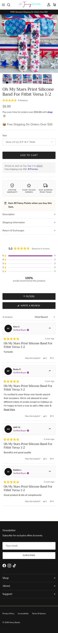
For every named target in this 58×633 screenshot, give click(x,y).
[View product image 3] (27, 79)
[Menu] (3, 4)
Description (8, 214)
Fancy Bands (14, 622)
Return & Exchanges (13, 230)
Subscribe (29, 555)
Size (4, 135)
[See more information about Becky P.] (50, 371)
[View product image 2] (17, 79)
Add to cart (29, 155)
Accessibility (23, 613)
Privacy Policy (8, 613)
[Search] (10, 4)
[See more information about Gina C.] (50, 328)
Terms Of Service (39, 613)
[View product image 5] (47, 79)
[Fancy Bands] (29, 5)
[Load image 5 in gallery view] (29, 43)
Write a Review (36, 306)
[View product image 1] (7, 79)
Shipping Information (13, 222)
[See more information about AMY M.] (50, 429)
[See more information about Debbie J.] (50, 471)
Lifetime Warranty (12, 191)
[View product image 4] (37, 79)
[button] (15, 100)
